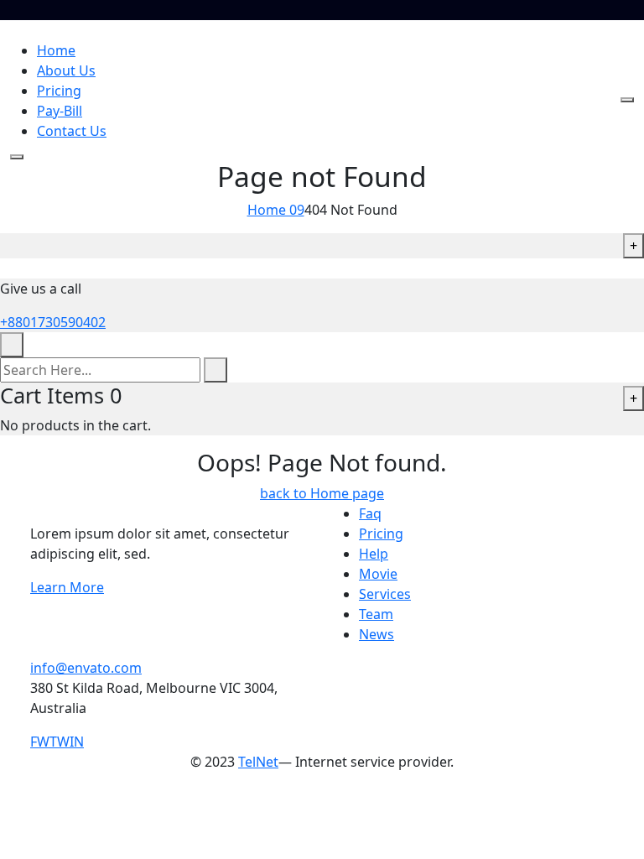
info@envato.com (86, 668)
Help (373, 553)
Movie (378, 574)
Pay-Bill (59, 111)
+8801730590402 (53, 322)
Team (376, 614)
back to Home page (322, 493)
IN (77, 741)
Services (385, 594)
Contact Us (71, 131)
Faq (370, 513)
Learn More (67, 587)
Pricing (59, 90)
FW (39, 741)
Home (56, 50)
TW (59, 741)
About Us (66, 70)
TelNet (258, 761)
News (376, 634)
